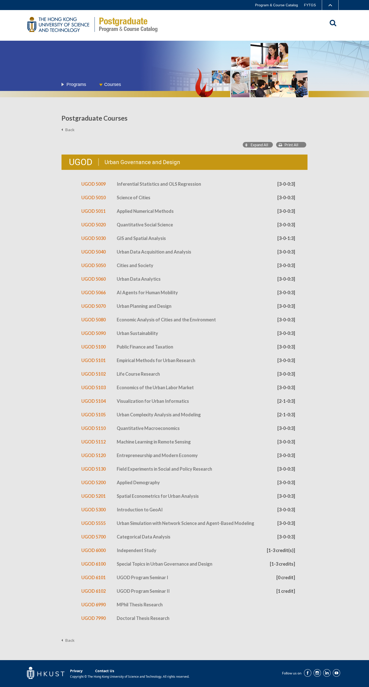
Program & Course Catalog (276, 5)
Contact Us (104, 670)
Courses (112, 84)
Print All (290, 144)
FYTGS (310, 5)
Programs (76, 84)
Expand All (258, 144)
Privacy (76, 670)
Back (70, 129)
